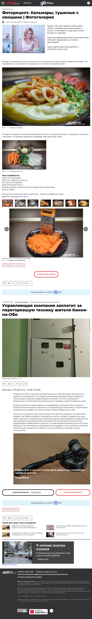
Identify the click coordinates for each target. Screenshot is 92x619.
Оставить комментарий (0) (46, 274)
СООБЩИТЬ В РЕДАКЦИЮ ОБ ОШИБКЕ (29, 577)
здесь (25, 196)
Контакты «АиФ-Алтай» (25, 572)
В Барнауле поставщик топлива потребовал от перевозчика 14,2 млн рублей (27, 534)
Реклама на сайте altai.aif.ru (46, 572)
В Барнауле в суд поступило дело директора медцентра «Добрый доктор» (49, 471)
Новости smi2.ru (9, 565)
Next (85, 229)
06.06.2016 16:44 (7, 9)
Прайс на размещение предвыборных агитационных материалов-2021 (42, 574)
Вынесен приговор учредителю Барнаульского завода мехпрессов (24, 526)
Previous (7, 229)
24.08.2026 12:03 (7, 302)
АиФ (8, 128)
